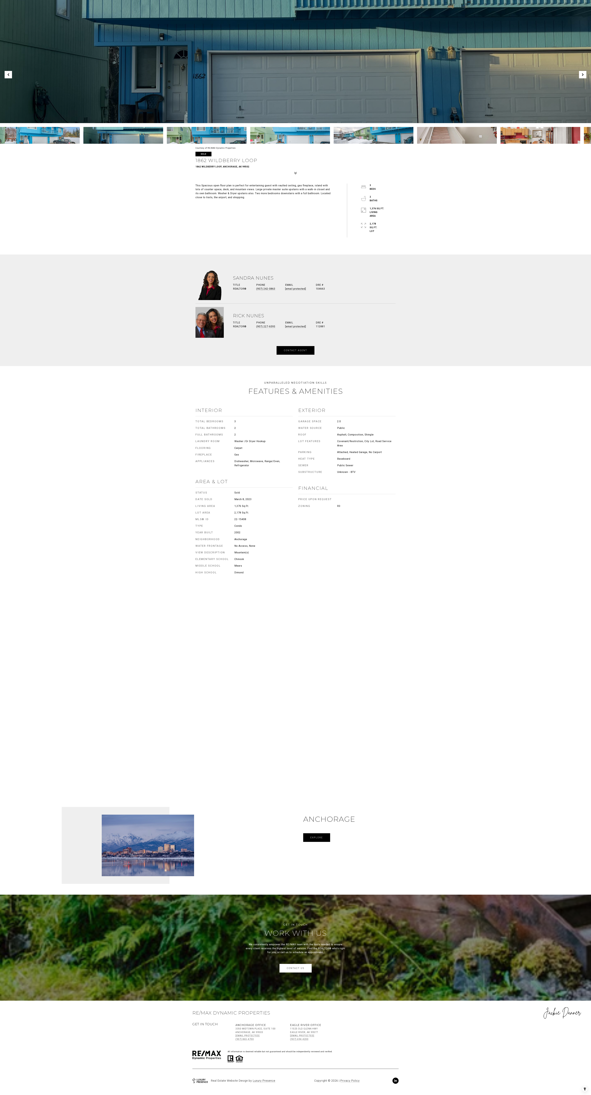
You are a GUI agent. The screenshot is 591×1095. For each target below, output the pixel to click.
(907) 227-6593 (265, 326)
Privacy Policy (350, 1080)
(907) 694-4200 (299, 1039)
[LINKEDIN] (395, 1081)
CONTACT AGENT (295, 350)
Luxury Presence (264, 1080)
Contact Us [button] (295, 968)
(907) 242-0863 (265, 288)
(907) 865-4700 (244, 1039)
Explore (316, 837)
